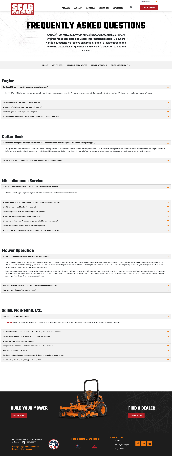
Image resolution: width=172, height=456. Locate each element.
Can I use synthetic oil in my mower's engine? (20, 112)
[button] (131, 7)
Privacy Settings (26, 449)
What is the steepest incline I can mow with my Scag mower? (26, 256)
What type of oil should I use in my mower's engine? (22, 107)
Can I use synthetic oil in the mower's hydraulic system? (24, 212)
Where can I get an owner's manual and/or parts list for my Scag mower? (30, 221)
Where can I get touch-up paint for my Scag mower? (22, 216)
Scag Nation (104, 8)
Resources (90, 8)
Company (78, 8)
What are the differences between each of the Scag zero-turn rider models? (32, 332)
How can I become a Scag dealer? (15, 350)
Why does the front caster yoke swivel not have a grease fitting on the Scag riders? (34, 230)
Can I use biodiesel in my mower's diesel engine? (21, 102)
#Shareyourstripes (122, 445)
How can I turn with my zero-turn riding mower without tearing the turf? (30, 285)
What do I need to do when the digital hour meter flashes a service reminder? (32, 202)
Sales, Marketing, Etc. (120, 65)
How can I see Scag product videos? (16, 316)
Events (117, 441)
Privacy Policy (17, 447)
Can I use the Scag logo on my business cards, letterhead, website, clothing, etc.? (33, 355)
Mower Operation (99, 65)
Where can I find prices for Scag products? (19, 341)
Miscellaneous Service (77, 65)
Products (66, 8)
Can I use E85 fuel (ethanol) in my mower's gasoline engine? (25, 87)
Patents (15, 449)
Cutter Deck (57, 65)
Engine (45, 65)
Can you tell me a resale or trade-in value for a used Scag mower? (28, 346)
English (147, 1)
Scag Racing (118, 8)
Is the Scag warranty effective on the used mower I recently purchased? (30, 187)
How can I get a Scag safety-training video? (19, 290)
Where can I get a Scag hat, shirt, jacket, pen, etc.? (22, 360)
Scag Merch (119, 449)
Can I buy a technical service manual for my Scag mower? (24, 226)
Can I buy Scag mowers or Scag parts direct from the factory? (26, 336)
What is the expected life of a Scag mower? (19, 207)
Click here (8, 322)
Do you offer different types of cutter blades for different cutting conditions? (32, 161)
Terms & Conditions (31, 447)
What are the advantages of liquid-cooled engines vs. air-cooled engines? (31, 116)
